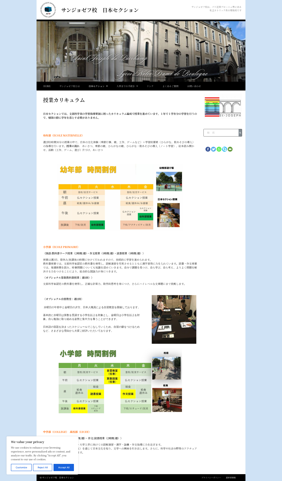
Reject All (43, 467)
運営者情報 (231, 477)
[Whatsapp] (219, 149)
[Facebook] (207, 149)
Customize (21, 467)
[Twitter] (213, 149)
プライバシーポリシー (211, 477)
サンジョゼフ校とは (69, 86)
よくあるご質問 (170, 86)
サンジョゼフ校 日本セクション (100, 10)
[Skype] (224, 149)
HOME (47, 86)
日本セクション (97, 86)
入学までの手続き (126, 86)
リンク (150, 86)
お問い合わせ (194, 86)
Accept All (63, 467)
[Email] (230, 149)
